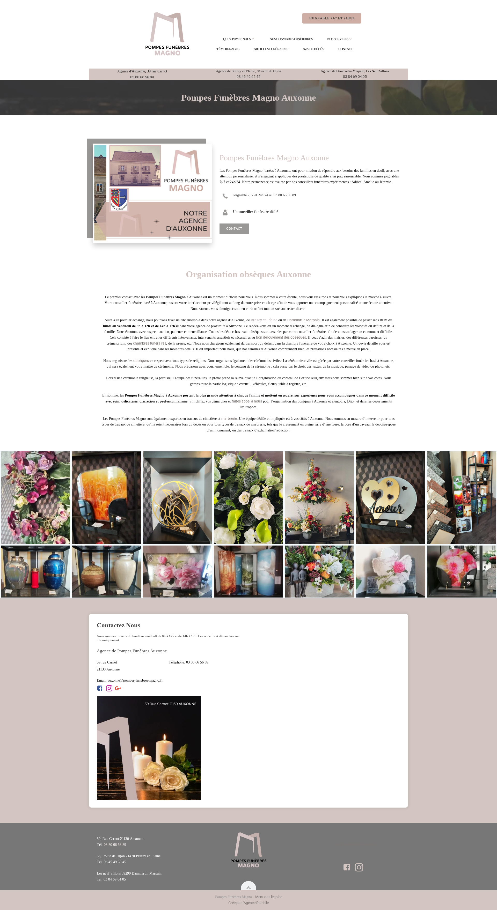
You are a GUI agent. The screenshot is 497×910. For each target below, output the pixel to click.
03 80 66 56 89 (142, 77)
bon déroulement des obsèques (281, 337)
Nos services (337, 39)
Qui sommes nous (237, 39)
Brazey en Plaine (264, 320)
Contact (345, 49)
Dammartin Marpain (303, 320)
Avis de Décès (313, 49)
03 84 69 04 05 (355, 76)
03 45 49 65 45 (248, 76)
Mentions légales (268, 897)
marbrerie (229, 418)
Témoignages (227, 49)
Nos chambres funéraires (291, 39)
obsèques (141, 361)
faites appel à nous (247, 401)
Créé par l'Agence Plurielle (248, 903)
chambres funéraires (149, 343)
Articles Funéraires (271, 49)
